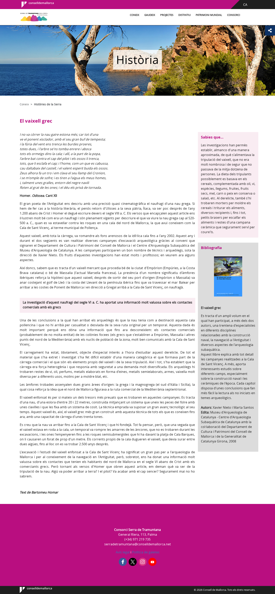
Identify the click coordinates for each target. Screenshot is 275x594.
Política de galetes (145, 552)
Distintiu (184, 15)
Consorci (233, 15)
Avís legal (123, 552)
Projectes (166, 15)
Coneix (134, 15)
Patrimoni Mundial (209, 15)
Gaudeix (149, 15)
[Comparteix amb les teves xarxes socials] (270, 31)
